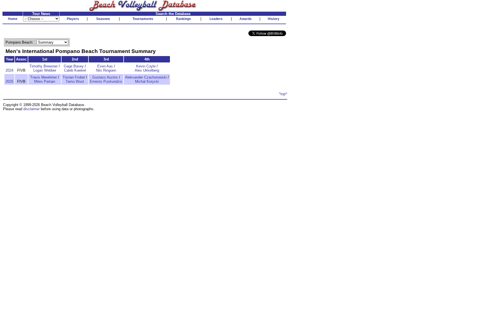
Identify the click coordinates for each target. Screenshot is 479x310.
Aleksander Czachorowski (146, 77)
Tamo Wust (75, 81)
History (273, 19)
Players (73, 19)
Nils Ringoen (106, 70)
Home (12, 19)
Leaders (216, 19)
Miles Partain (44, 81)
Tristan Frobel (74, 77)
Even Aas (105, 66)
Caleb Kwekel (75, 70)
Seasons (103, 19)
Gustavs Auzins (105, 77)
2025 (9, 81)
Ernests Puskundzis (106, 81)
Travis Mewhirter (43, 77)
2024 (9, 70)
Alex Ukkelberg (147, 70)
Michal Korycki (147, 81)
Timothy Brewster (43, 66)
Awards (246, 19)
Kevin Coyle (146, 66)
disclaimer (31, 109)
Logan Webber (44, 70)
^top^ (283, 94)
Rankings (183, 19)
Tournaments (143, 19)
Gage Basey (74, 66)
